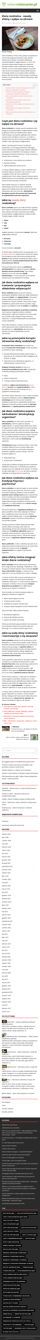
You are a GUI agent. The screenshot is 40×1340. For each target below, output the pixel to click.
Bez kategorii (6, 1102)
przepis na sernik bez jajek (11, 1289)
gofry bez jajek (30, 1238)
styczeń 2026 (6, 857)
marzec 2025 (6, 889)
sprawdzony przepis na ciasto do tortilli (17, 1321)
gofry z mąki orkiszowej (11, 1242)
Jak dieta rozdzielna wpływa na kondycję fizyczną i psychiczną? (20, 105)
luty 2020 (5, 976)
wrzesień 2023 (6, 924)
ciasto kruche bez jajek (10, 1227)
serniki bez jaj (7, 1314)
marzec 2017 (6, 1011)
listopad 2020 (6, 957)
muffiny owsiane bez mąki (11, 1267)
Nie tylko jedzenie (7, 1112)
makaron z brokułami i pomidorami (15, 1253)
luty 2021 (5, 950)
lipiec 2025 (5, 876)
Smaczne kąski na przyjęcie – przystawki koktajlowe (17, 1152)
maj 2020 (5, 970)
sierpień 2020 (6, 963)
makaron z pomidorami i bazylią (13, 1256)
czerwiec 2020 (6, 966)
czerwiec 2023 (6, 928)
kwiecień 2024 (6, 908)
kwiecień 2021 (6, 944)
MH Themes (31, 1338)
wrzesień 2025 (6, 869)
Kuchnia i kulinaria (7, 1109)
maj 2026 (5, 844)
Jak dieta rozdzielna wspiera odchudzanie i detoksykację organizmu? (18, 101)
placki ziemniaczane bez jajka (12, 1278)
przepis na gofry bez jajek (11, 1285)
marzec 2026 (6, 850)
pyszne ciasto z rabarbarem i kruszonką (16, 1296)
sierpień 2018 (6, 999)
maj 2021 (5, 941)
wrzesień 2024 (6, 902)
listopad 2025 (6, 863)
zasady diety (18, 200)
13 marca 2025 (7, 23)
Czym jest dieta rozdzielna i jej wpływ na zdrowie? (20, 88)
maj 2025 (5, 882)
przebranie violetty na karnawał (14, 1281)
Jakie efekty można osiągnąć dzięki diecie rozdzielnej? (18, 109)
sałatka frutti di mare (10, 1303)
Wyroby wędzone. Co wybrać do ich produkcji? (16, 770)
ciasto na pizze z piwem (10, 1231)
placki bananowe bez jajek (26, 1271)
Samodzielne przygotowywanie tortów (13, 1203)
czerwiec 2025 (6, 879)
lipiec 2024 (5, 905)
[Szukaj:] (20, 750)
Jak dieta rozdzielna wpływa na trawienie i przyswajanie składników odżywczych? (18, 93)
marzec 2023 (6, 931)
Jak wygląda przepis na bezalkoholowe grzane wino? (18, 762)
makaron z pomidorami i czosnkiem (15, 1260)
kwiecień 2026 (6, 847)
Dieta (3, 1105)
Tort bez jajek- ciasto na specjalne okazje (14, 1160)
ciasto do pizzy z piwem (11, 1220)
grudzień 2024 (6, 895)
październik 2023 (7, 921)
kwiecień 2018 (6, 1002)
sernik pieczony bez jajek (23, 1314)
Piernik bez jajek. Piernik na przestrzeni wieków (16, 1155)
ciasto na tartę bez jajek (11, 1235)
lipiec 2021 (5, 937)
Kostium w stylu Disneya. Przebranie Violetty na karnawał (20, 773)
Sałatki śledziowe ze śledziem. (11, 1128)
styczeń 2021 (6, 953)
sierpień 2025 (6, 873)
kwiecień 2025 (6, 886)
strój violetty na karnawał (12, 1325)
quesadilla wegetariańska (12, 1299)
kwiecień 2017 (6, 1008)
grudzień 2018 (6, 986)
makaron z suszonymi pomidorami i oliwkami (18, 1263)
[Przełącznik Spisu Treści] (33, 85)
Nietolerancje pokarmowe (9, 1125)
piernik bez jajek (28, 1267)
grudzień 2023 (6, 918)
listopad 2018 (6, 989)
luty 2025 (5, 892)
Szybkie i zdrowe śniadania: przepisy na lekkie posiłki (18, 799)
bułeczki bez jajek (8, 1213)
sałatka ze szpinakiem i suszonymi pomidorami (18, 1310)
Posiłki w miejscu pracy (8, 1149)
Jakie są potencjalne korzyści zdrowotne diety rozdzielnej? (19, 97)
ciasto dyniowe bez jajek (11, 1224)
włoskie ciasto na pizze (11, 1332)
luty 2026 (5, 853)
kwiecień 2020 (6, 973)
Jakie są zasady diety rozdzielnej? (16, 90)
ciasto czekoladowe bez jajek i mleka (15, 1217)
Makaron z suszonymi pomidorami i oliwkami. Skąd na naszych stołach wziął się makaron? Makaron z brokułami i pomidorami (19, 1188)
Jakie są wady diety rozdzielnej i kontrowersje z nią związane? (21, 113)
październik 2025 (7, 866)
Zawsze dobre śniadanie (9, 1146)
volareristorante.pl (19, 23)
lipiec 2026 (5, 837)
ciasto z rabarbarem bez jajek (12, 1238)
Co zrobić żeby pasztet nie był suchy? (13, 1143)
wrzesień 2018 (6, 995)
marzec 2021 (6, 947)
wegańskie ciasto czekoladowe (25, 1328)
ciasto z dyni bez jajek (29, 1235)
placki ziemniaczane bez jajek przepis (15, 1274)
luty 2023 (5, 934)
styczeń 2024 (6, 915)
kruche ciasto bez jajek (10, 1249)
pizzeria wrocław (9, 1271)
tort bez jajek (7, 1328)
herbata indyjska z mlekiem (12, 1245)
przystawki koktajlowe (11, 1292)
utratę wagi (19, 471)
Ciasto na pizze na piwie (29, 1227)
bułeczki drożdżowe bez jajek (27, 1213)
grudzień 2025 (6, 860)
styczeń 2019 (6, 982)
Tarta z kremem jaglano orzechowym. (13, 1157)
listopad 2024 (6, 898)
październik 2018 (7, 992)
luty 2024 (5, 911)
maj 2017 (5, 1005)
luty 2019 (5, 979)
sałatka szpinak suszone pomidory (14, 1307)
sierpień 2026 (6, 834)
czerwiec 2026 (6, 840)
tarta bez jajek (29, 1325)
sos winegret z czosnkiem (11, 1317)
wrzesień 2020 (6, 960)
